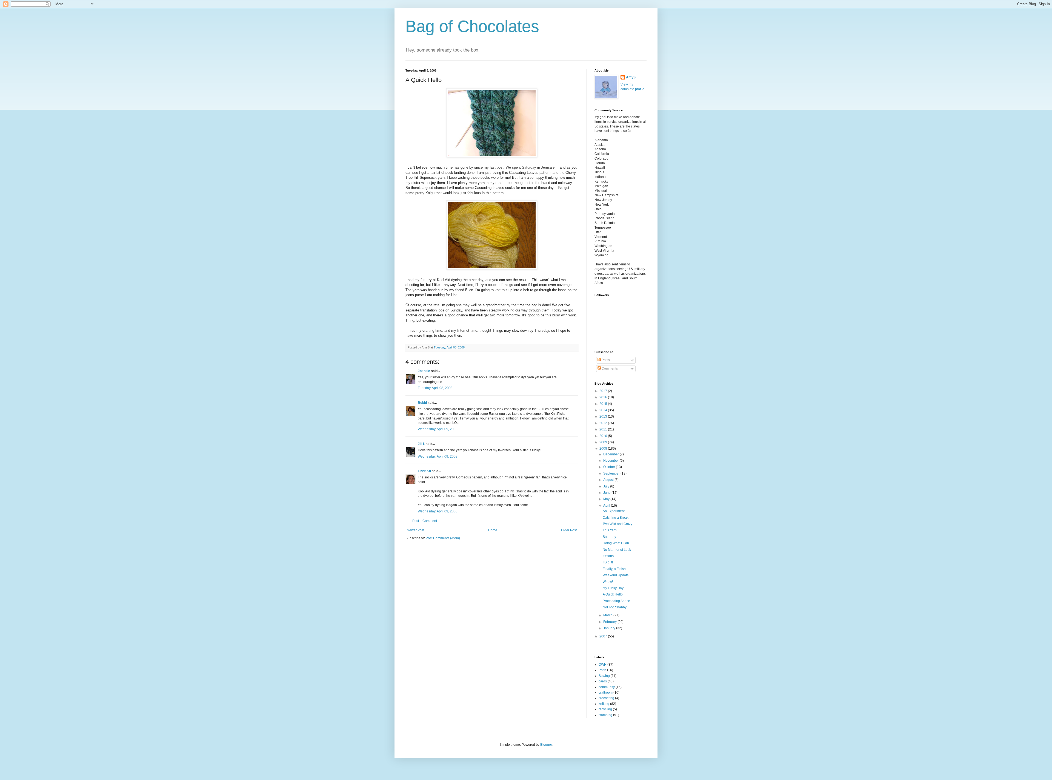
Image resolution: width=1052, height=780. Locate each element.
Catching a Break (615, 518)
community (607, 687)
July (606, 486)
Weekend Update (616, 575)
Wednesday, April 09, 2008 (438, 429)
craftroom (606, 692)
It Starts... (609, 556)
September (612, 473)
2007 (603, 636)
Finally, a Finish (614, 569)
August (608, 480)
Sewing (604, 676)
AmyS (631, 77)
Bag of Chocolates (472, 26)
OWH (603, 664)
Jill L (421, 444)
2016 (603, 397)
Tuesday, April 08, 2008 (435, 388)
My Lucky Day (613, 588)
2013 (603, 416)
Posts (605, 360)
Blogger (546, 745)
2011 (603, 429)
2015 (603, 404)
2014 (603, 410)
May (606, 499)
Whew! (608, 582)
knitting (604, 704)
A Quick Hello (613, 594)
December (611, 454)
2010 (603, 436)
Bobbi (422, 403)
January (609, 628)
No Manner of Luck (617, 550)
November (611, 461)
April (607, 505)
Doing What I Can (616, 543)
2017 (603, 391)
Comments (609, 368)
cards (603, 681)
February (610, 622)
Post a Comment (424, 521)
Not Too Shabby (615, 607)
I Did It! (608, 562)
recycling (605, 709)
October (609, 467)
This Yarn (610, 530)
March (608, 615)
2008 (603, 448)
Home (492, 530)
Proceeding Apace (616, 601)
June (607, 493)
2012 (603, 423)
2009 (603, 442)
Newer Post (415, 530)
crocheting (606, 698)
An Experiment (614, 511)
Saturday (609, 537)
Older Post (569, 530)
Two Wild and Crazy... (618, 524)
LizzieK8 (424, 471)
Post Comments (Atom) (443, 538)
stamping (605, 715)
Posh (602, 670)
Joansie (424, 371)
